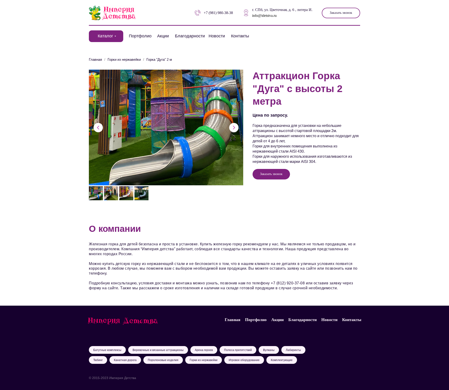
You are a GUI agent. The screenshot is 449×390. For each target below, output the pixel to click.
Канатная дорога (125, 360)
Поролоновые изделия (163, 360)
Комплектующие (282, 360)
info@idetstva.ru (264, 16)
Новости (217, 36)
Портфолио (140, 36)
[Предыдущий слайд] (98, 127)
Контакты (240, 36)
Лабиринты (293, 350)
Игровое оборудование (244, 360)
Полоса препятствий (238, 350)
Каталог (105, 36)
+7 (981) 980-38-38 (218, 13)
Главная (95, 59)
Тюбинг (98, 360)
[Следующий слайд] (234, 127)
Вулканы (269, 350)
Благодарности (190, 36)
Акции (163, 36)
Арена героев (204, 350)
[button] (341, 13)
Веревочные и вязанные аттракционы (158, 350)
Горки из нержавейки (124, 59)
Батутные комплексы (107, 350)
